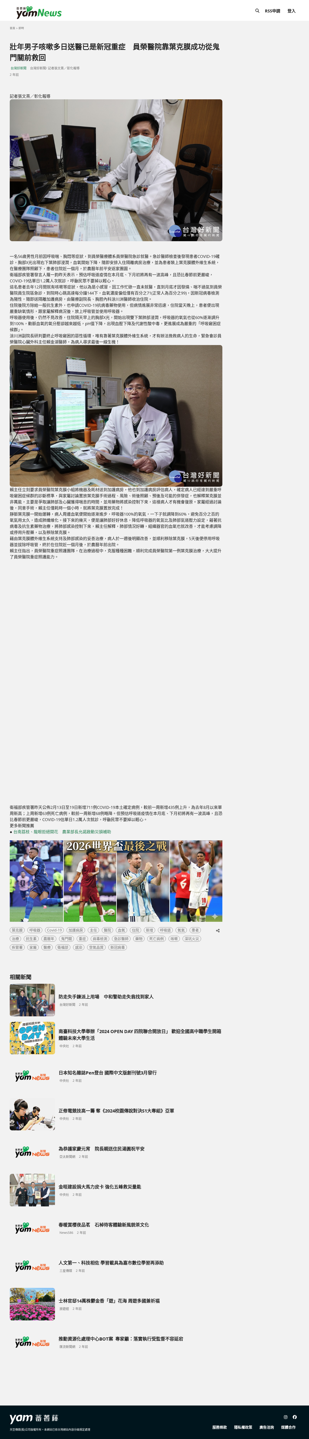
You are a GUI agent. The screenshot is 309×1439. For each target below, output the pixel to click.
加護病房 (76, 930)
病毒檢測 (100, 938)
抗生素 (31, 938)
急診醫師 (121, 938)
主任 (93, 930)
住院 (135, 930)
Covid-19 (54, 930)
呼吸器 (34, 930)
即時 (21, 28)
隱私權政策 (243, 1427)
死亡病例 (156, 938)
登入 (292, 11)
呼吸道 (165, 930)
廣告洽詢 (266, 1427)
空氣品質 (96, 947)
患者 (195, 930)
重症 (82, 938)
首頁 (12, 28)
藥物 (139, 938)
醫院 (107, 930)
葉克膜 (17, 930)
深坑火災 (192, 938)
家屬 (33, 947)
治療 (15, 938)
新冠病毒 (117, 947)
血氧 (121, 930)
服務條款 (219, 1427)
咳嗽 (174, 938)
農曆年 (48, 938)
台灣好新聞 (18, 68)
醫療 (47, 947)
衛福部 (62, 947)
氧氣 (181, 930)
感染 (78, 947)
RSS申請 (272, 11)
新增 (149, 930)
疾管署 (17, 947)
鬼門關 (66, 938)
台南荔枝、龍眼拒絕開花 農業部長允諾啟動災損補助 (62, 831)
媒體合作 (288, 1427)
